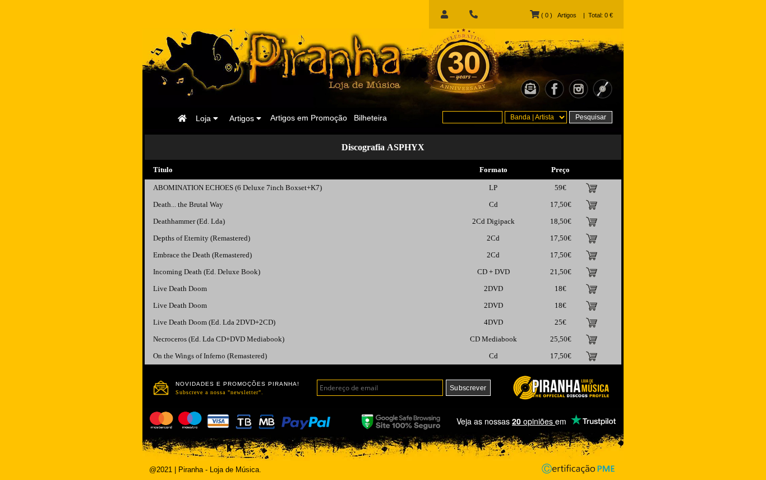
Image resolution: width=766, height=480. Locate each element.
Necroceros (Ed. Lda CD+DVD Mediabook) (218, 339)
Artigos (242, 118)
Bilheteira (370, 117)
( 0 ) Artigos (557, 15)
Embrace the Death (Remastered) (202, 255)
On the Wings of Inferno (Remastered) (210, 356)
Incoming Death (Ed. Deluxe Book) (206, 271)
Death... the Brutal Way (188, 204)
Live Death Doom (180, 288)
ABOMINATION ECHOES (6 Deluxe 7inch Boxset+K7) (237, 187)
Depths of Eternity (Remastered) (201, 238)
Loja (204, 118)
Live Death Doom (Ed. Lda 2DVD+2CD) (214, 322)
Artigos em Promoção (308, 117)
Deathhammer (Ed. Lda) (189, 221)
